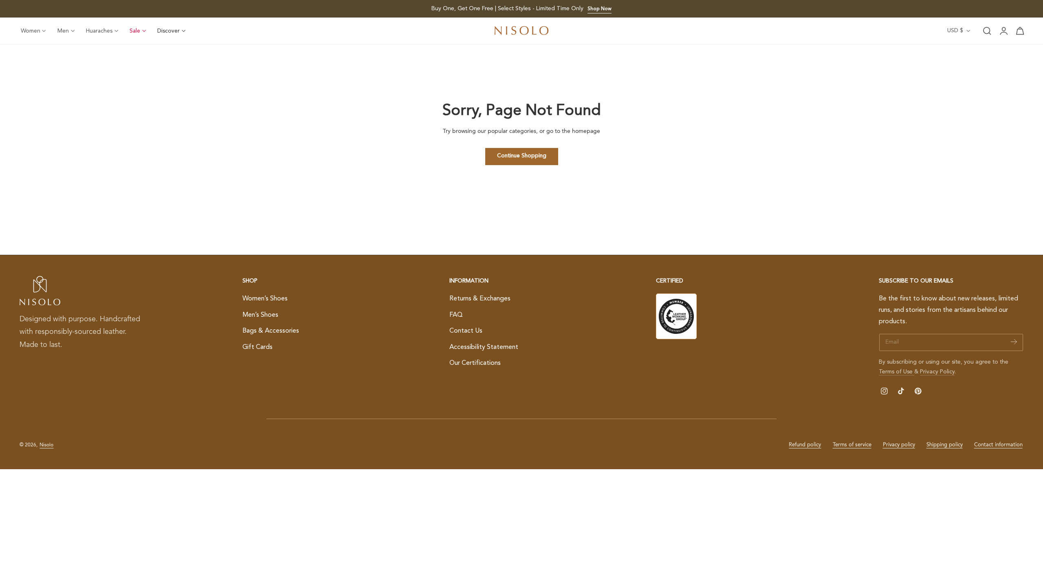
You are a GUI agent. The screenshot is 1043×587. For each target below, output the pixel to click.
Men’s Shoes (260, 315)
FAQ (456, 315)
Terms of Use (896, 372)
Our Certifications (475, 363)
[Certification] (676, 316)
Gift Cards (257, 347)
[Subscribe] (1013, 341)
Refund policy (805, 445)
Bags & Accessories (270, 331)
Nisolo (46, 445)
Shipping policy (944, 445)
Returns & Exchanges (479, 299)
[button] (987, 31)
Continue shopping (521, 156)
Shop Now (600, 9)
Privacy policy (899, 445)
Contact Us (465, 331)
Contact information (998, 445)
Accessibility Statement (483, 347)
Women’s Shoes (265, 299)
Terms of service (852, 445)
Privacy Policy (937, 372)
